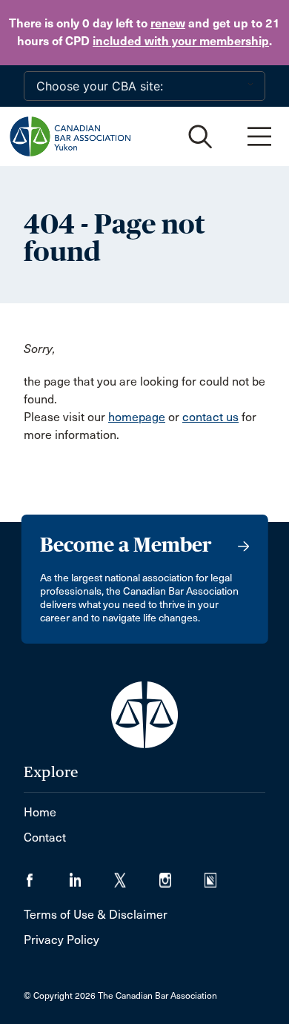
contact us (210, 417)
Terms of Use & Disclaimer (95, 915)
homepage (136, 417)
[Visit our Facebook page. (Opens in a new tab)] (46, 875)
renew (167, 23)
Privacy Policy (61, 940)
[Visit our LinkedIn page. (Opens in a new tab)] (91, 875)
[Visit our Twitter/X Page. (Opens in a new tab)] (136, 875)
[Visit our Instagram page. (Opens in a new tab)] (182, 875)
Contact (45, 837)
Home (40, 812)
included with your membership (181, 41)
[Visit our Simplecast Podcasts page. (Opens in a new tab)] (220, 875)
